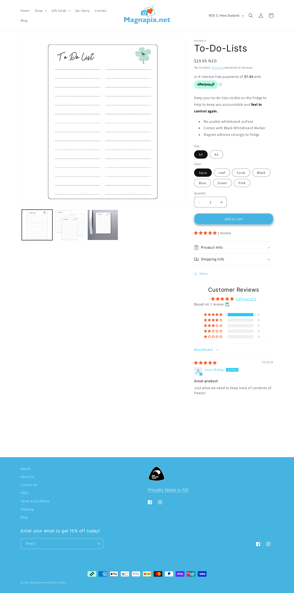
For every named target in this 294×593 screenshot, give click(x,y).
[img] (205, 362)
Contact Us (29, 485)
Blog (24, 517)
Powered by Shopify (54, 582)
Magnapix (36, 582)
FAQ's (25, 493)
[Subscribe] (98, 543)
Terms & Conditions (35, 501)
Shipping (217, 67)
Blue (202, 183)
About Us (27, 477)
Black (261, 173)
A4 (201, 154)
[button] (40, 10)
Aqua (203, 173)
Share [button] (203, 273)
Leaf (222, 173)
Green (222, 183)
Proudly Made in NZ (168, 490)
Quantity (200, 193)
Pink (242, 183)
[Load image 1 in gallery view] (37, 225)
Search (26, 469)
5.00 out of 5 (246, 298)
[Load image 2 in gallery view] (70, 225)
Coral (241, 173)
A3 (216, 154)
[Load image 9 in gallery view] (103, 225)
